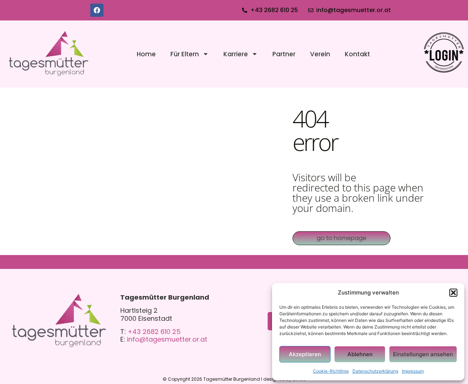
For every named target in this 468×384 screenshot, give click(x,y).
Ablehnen (360, 354)
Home (146, 54)
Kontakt (357, 54)
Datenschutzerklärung (375, 371)
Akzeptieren (305, 354)
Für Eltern (184, 54)
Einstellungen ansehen (423, 354)
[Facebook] (96, 10)
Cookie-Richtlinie (331, 371)
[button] (453, 292)
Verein (320, 54)
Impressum (413, 371)
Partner (283, 54)
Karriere (235, 54)
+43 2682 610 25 (154, 331)
